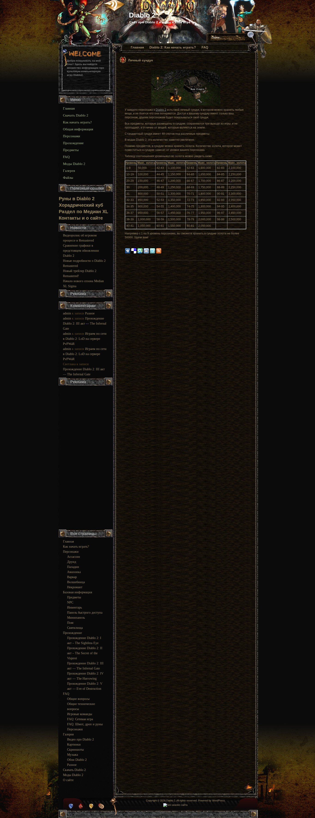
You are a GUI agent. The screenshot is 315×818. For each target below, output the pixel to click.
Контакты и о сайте (81, 218)
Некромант (74, 587)
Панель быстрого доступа (84, 612)
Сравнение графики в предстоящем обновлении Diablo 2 (81, 250)
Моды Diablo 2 (74, 164)
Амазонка (74, 572)
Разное (90, 313)
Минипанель (76, 617)
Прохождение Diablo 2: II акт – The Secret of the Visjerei (84, 653)
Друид (71, 562)
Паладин (73, 567)
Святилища (75, 628)
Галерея (69, 171)
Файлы (68, 177)
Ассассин (73, 556)
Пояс (70, 622)
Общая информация (78, 129)
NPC (70, 602)
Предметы (71, 150)
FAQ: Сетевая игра (80, 719)
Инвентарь (74, 607)
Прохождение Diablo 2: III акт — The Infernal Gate (84, 323)
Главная (137, 47)
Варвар (72, 577)
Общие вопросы (78, 699)
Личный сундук (140, 60)
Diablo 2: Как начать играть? (172, 47)
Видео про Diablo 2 (80, 739)
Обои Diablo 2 (77, 759)
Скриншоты (75, 749)
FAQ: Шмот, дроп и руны (85, 724)
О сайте (68, 780)
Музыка (72, 754)
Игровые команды (79, 714)
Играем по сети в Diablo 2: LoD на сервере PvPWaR (85, 339)
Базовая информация (77, 592)
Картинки (74, 744)
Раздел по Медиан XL (83, 211)
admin (67, 313)
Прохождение (73, 143)
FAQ (205, 47)
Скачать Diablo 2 (75, 115)
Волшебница (76, 582)
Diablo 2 (142, 15)
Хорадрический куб (81, 205)
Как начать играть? (77, 122)
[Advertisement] (86, 458)
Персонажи (71, 136)
